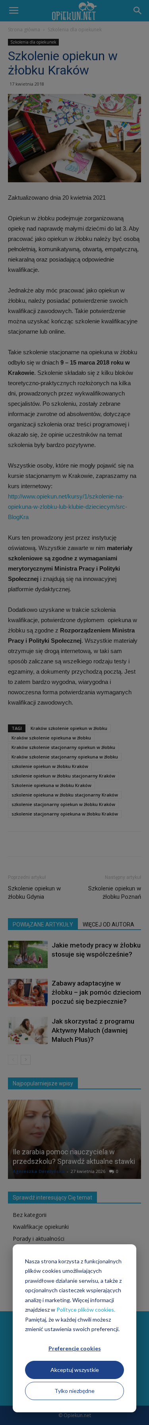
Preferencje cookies (74, 1348)
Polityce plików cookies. (85, 1309)
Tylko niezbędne (74, 1390)
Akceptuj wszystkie (74, 1369)
